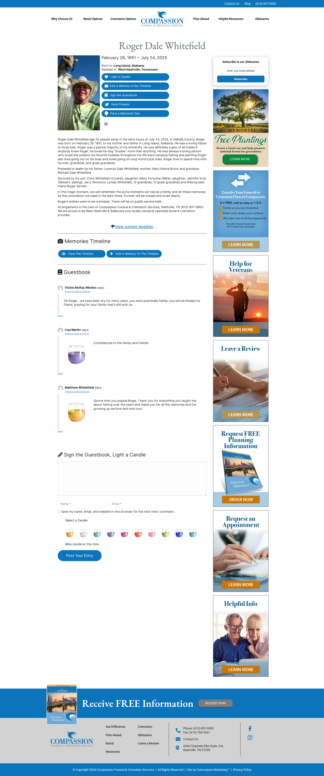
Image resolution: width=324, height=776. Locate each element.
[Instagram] (250, 737)
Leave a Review (148, 743)
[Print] (106, 123)
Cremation (145, 726)
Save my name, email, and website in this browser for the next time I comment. (117, 511)
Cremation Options (123, 19)
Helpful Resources (231, 19)
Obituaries (262, 19)
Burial (110, 743)
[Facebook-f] (250, 728)
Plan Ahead (201, 19)
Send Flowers (120, 104)
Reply (60, 315)
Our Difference (115, 726)
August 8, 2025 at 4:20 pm (77, 391)
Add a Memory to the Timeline (130, 86)
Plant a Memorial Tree (125, 113)
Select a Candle (76, 520)
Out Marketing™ (213, 769)
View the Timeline (80, 253)
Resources (113, 751)
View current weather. (134, 226)
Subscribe (240, 79)
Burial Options (93, 19)
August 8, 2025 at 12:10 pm (77, 291)
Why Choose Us (61, 19)
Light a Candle (120, 76)
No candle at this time (83, 544)
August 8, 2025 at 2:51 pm (77, 333)
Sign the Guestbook (123, 95)
